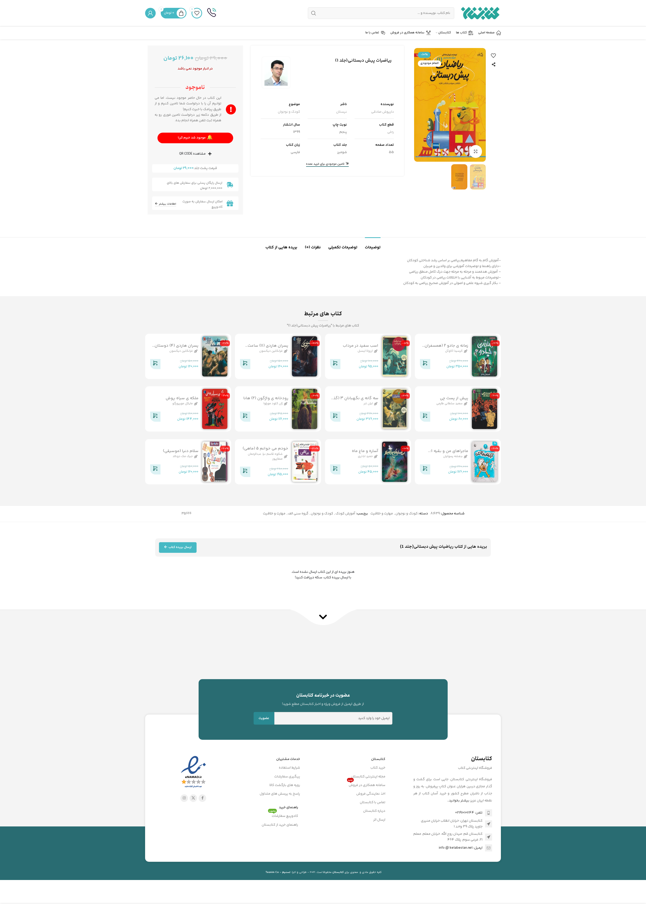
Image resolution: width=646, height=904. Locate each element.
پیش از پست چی (454, 398)
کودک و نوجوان (289, 112)
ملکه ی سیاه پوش (182, 398)
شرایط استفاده (289, 768)
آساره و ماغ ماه (365, 451)
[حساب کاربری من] (150, 13)
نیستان (341, 112)
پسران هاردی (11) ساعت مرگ (268, 348)
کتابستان (378, 759)
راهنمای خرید (288, 807)
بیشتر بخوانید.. (458, 800)
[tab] (373, 245)
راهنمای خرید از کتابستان (280, 825)
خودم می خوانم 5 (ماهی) (265, 448)
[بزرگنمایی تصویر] (475, 151)
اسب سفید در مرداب (360, 346)
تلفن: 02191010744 (468, 813)
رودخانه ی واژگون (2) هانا (265, 398)
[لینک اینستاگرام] (184, 798)
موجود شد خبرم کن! (195, 137)
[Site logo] (480, 13)
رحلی (390, 132)
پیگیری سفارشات (287, 776)
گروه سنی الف (298, 513)
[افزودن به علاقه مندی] (493, 55)
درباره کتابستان (374, 811)
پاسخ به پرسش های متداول (280, 794)
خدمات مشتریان (288, 759)
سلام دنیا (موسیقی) (180, 451)
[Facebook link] (202, 798)
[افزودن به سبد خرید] (425, 365)
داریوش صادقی (382, 112)
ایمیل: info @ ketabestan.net (460, 848)
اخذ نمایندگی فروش (370, 794)
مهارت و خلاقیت (381, 513)
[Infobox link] (211, 13)
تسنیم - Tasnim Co (277, 872)
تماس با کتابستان (372, 802)
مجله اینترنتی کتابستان (368, 776)
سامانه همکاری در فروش (366, 784)
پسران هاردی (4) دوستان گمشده (176, 348)
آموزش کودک (345, 513)
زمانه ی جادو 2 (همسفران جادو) (446, 348)
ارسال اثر (379, 820)
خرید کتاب (377, 768)
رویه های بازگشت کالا (285, 785)
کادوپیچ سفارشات (283, 815)
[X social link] (193, 798)
